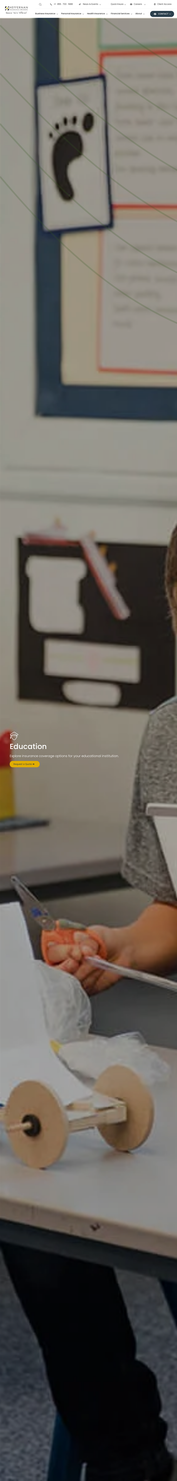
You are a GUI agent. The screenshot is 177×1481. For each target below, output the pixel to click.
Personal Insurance (71, 13)
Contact (163, 13)
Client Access (164, 4)
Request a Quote (23, 764)
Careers (138, 4)
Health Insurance (96, 13)
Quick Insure (117, 4)
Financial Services (120, 13)
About (138, 13)
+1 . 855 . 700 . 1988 (63, 4)
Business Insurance (45, 13)
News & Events (90, 4)
